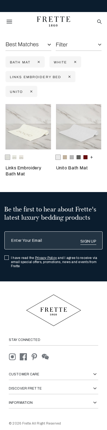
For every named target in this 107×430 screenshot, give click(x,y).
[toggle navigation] (9, 21)
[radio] (14, 157)
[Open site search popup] (99, 22)
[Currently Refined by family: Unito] (31, 91)
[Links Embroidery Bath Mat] (28, 126)
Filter (61, 45)
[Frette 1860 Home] (53, 21)
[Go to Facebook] (25, 356)
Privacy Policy (46, 258)
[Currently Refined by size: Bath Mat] (38, 62)
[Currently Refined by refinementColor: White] (75, 62)
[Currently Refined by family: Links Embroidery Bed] (69, 77)
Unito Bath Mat (72, 168)
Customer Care (24, 374)
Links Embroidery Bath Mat (23, 171)
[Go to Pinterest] (36, 356)
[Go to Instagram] (14, 356)
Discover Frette (25, 388)
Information (21, 403)
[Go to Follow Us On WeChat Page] (47, 356)
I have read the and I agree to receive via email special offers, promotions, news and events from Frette (54, 262)
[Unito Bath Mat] (79, 126)
